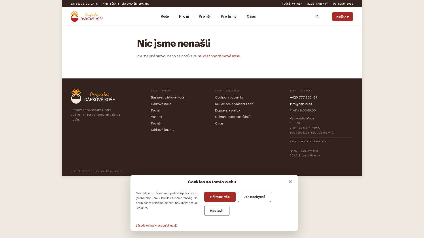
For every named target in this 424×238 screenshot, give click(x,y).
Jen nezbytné (254, 197)
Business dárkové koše (168, 97)
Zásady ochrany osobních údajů (156, 225)
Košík (342, 16)
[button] (290, 182)
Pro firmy (229, 16)
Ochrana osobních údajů (232, 117)
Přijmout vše (220, 197)
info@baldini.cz (301, 104)
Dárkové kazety (162, 130)
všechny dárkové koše (221, 56)
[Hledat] (317, 16)
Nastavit (216, 211)
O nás (251, 16)
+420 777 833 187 (304, 97)
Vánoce (156, 117)
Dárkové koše (161, 104)
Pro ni (184, 16)
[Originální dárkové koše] (87, 16)
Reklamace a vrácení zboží (234, 104)
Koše (165, 16)
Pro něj (205, 16)
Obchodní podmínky (229, 97)
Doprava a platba (227, 110)
